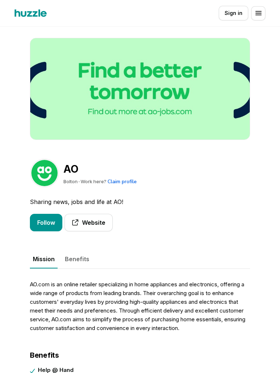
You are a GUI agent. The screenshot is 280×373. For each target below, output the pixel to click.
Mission (44, 259)
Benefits (77, 259)
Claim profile (122, 181)
